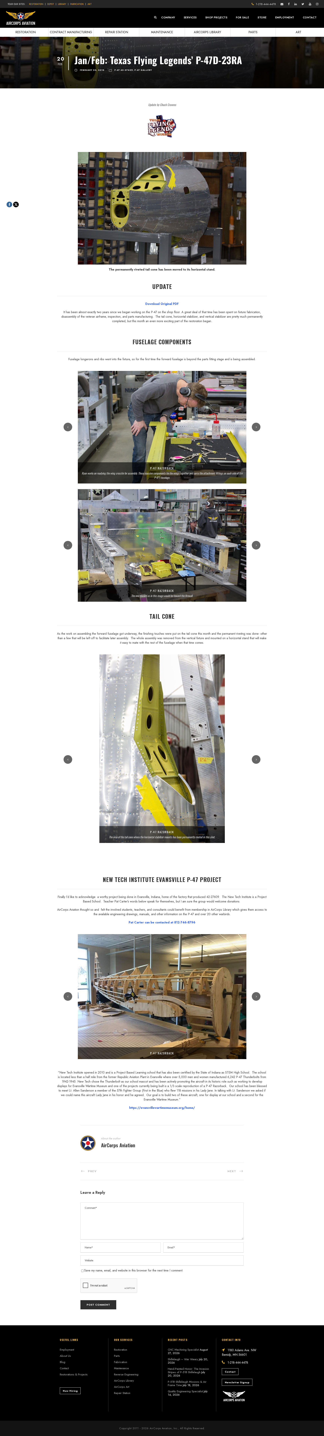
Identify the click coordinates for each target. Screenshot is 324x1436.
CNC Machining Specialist (183, 1350)
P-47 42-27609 (123, 69)
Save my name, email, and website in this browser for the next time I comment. (133, 1270)
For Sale (242, 17)
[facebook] (289, 4)
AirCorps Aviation (118, 1145)
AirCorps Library (207, 32)
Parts (252, 32)
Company (168, 17)
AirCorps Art (121, 1387)
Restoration (36, 4)
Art (90, 4)
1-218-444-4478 (266, 4)
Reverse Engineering (126, 1374)
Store (262, 17)
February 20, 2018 (92, 69)
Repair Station (116, 32)
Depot (50, 4)
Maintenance (162, 32)
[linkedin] (295, 4)
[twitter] (303, 4)
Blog (62, 1362)
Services (190, 17)
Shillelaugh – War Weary (183, 1359)
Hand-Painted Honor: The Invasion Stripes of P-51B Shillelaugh (188, 1370)
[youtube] (310, 4)
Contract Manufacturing (71, 32)
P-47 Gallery (143, 69)
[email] (281, 4)
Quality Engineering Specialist (185, 1391)
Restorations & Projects (74, 1374)
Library (62, 4)
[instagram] (317, 4)
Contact (310, 17)
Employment (284, 17)
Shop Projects (216, 17)
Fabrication (77, 4)
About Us (65, 1356)
